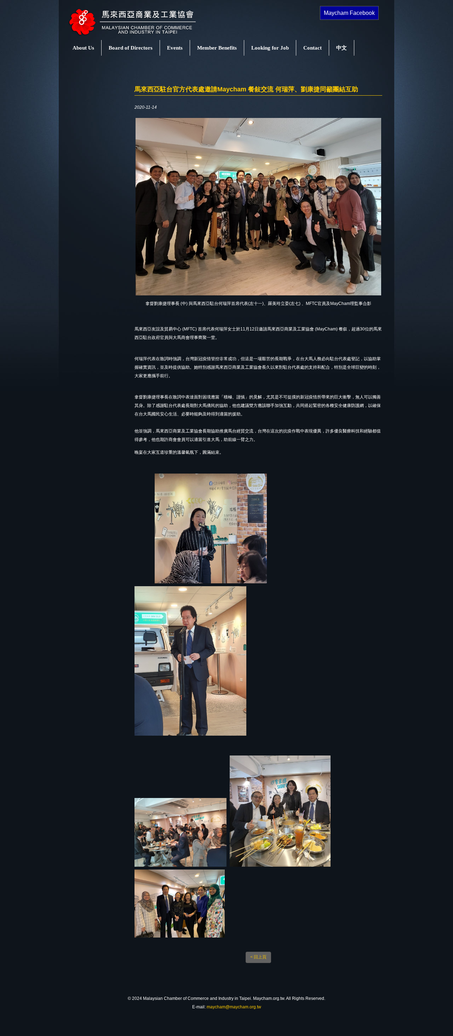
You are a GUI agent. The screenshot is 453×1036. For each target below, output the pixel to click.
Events (175, 48)
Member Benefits (217, 48)
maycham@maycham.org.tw (234, 1006)
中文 (341, 48)
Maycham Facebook (349, 13)
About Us (83, 48)
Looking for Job (270, 48)
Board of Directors (131, 48)
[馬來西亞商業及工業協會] (139, 35)
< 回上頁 (258, 957)
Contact (312, 48)
